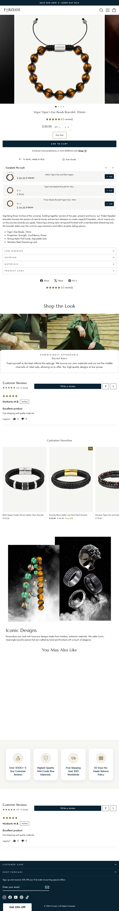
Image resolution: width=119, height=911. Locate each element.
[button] (53, 119)
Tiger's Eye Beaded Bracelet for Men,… (60, 186)
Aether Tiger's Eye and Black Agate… (60, 174)
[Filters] (105, 386)
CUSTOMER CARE (13, 864)
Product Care (14, 270)
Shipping (11, 257)
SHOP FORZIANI (13, 872)
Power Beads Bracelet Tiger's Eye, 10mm (60, 199)
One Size (60, 135)
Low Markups (14, 251)
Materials (11, 264)
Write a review (67, 386)
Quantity (56, 127)
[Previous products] (106, 168)
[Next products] (113, 168)
